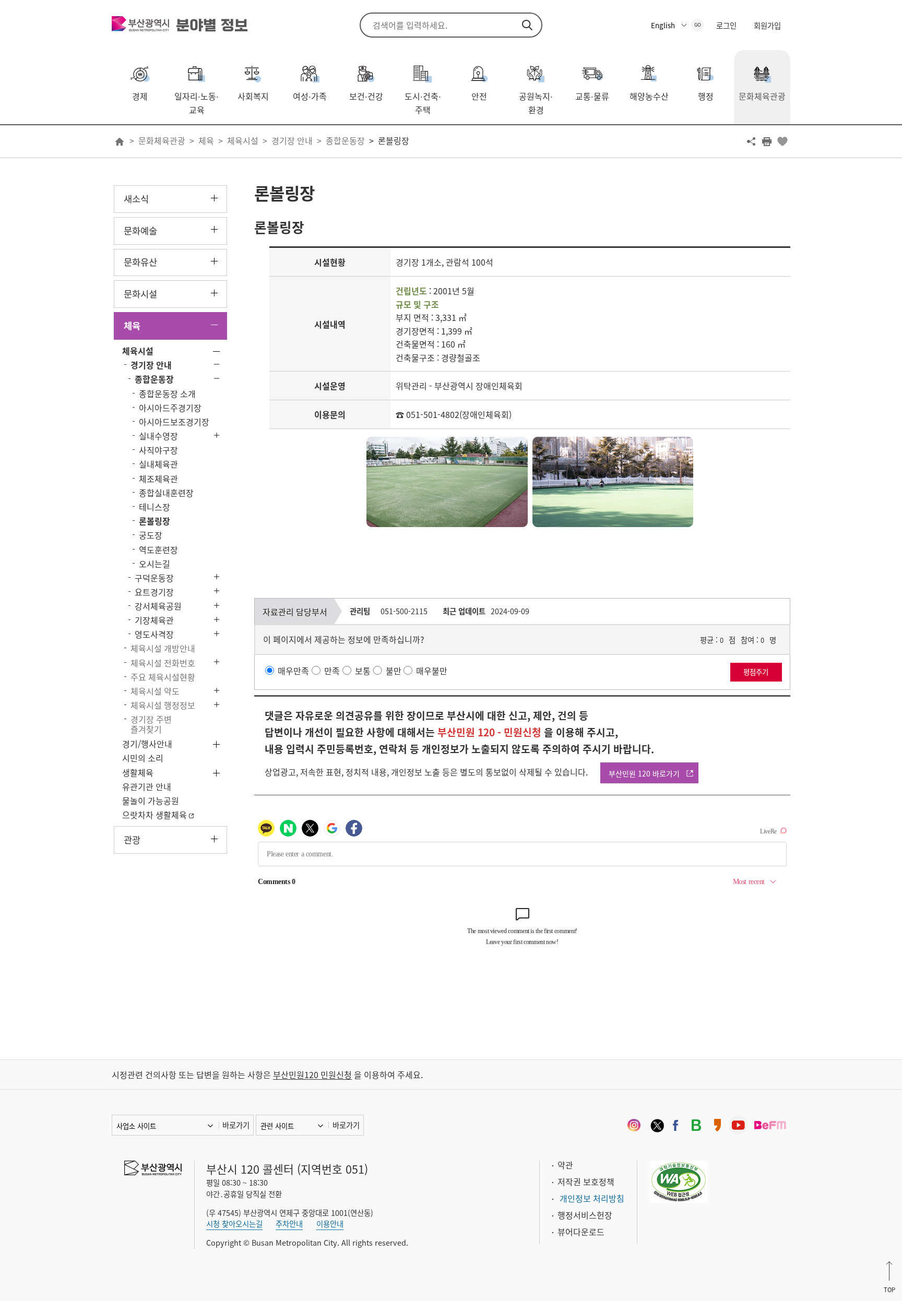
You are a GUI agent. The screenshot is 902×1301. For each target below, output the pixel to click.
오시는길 (154, 563)
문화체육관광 (161, 140)
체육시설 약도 (155, 691)
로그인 (726, 25)
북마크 (782, 141)
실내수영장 (158, 435)
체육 (206, 140)
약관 (565, 1165)
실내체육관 (158, 464)
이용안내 (329, 1224)
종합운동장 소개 (167, 393)
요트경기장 (154, 592)
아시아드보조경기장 (174, 421)
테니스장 (154, 506)
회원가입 (767, 25)
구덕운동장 (154, 577)
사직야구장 (158, 450)
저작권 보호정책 (585, 1181)
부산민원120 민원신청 (312, 1074)
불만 (393, 670)
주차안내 (289, 1224)
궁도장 (150, 535)
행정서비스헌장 (584, 1215)
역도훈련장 (158, 549)
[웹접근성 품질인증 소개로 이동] (678, 1180)
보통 (363, 670)
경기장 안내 (292, 140)
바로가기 (236, 1125)
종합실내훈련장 (166, 492)
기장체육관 (154, 620)
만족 (332, 670)
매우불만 (431, 670)
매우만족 (293, 670)
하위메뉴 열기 (214, 198)
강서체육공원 (158, 606)
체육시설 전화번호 (162, 663)
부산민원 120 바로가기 (644, 773)
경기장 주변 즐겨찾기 (151, 724)
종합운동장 (345, 140)
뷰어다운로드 (580, 1231)
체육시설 (242, 140)
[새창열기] (633, 1125)
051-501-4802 (432, 414)
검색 (527, 25)
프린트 (767, 141)
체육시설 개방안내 (162, 648)
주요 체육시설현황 (162, 677)
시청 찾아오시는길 (234, 1224)
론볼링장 (393, 140)
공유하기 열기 (751, 141)
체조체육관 (158, 478)
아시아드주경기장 (170, 407)
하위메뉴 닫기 (214, 325)
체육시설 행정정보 (162, 705)
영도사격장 (154, 634)
